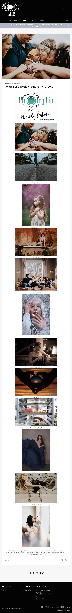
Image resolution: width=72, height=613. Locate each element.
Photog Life (9, 608)
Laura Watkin (36, 257)
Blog (24, 20)
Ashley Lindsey (36, 472)
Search (42, 20)
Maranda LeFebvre (36, 152)
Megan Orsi (36, 183)
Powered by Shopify (17, 608)
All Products (14, 20)
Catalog (33, 20)
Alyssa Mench (36, 549)
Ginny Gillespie (36, 292)
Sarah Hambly (36, 337)
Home (3, 20)
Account (68, 20)
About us (5, 593)
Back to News (36, 573)
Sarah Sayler (36, 227)
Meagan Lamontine (36, 367)
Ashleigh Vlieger (36, 504)
